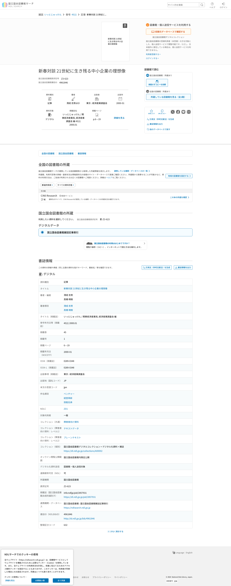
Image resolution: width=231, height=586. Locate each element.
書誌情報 (82, 153)
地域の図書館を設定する (178, 176)
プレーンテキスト (72, 437)
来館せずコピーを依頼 (157, 84)
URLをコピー (162, 113)
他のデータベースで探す (160, 129)
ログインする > (152, 58)
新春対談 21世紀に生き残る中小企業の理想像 (85, 288)
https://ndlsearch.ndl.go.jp (77, 507)
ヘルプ (212, 7)
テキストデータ (71, 428)
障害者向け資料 (71, 421)
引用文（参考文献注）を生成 (162, 119)
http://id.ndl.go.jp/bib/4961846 (79, 518)
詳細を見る (119, 117)
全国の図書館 (48, 153)
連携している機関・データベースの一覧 (131, 171)
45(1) (74, 14)
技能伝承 (68, 402)
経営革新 (68, 398)
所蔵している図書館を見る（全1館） (168, 96)
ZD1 (66, 408)
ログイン (223, 7)
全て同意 (61, 580)
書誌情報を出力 (156, 124)
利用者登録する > (153, 54)
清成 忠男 (68, 305)
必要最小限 (40, 580)
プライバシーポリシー (101, 577)
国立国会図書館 (66, 153)
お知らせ (85, 577)
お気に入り (151, 113)
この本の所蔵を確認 (178, 197)
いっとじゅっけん (52, 14)
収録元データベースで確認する (170, 31)
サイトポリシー (120, 577)
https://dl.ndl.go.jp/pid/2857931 (80, 496)
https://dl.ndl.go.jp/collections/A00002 (83, 450)
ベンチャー (69, 393)
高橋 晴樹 (68, 310)
